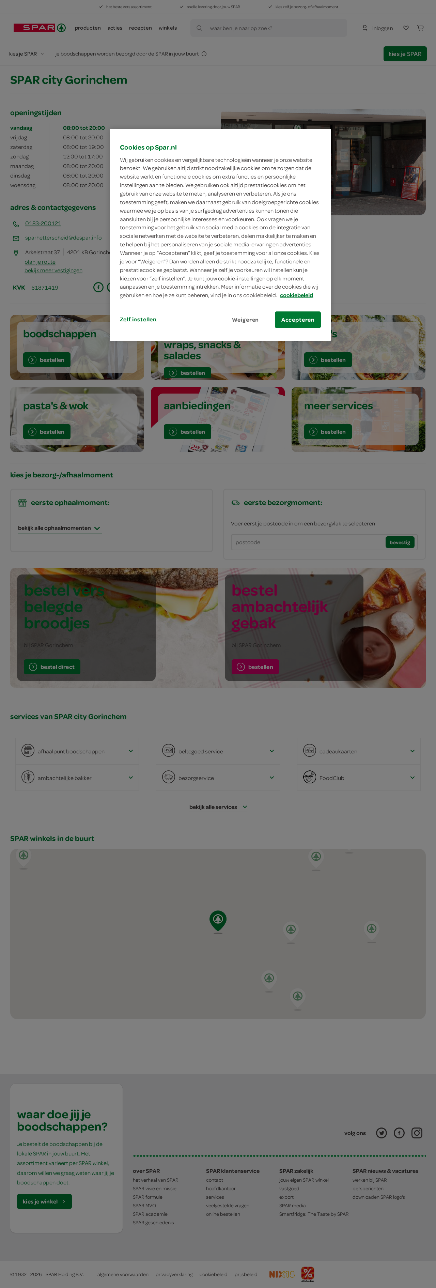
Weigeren (245, 319)
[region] (220, 235)
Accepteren (298, 319)
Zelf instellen (138, 319)
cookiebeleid (296, 295)
